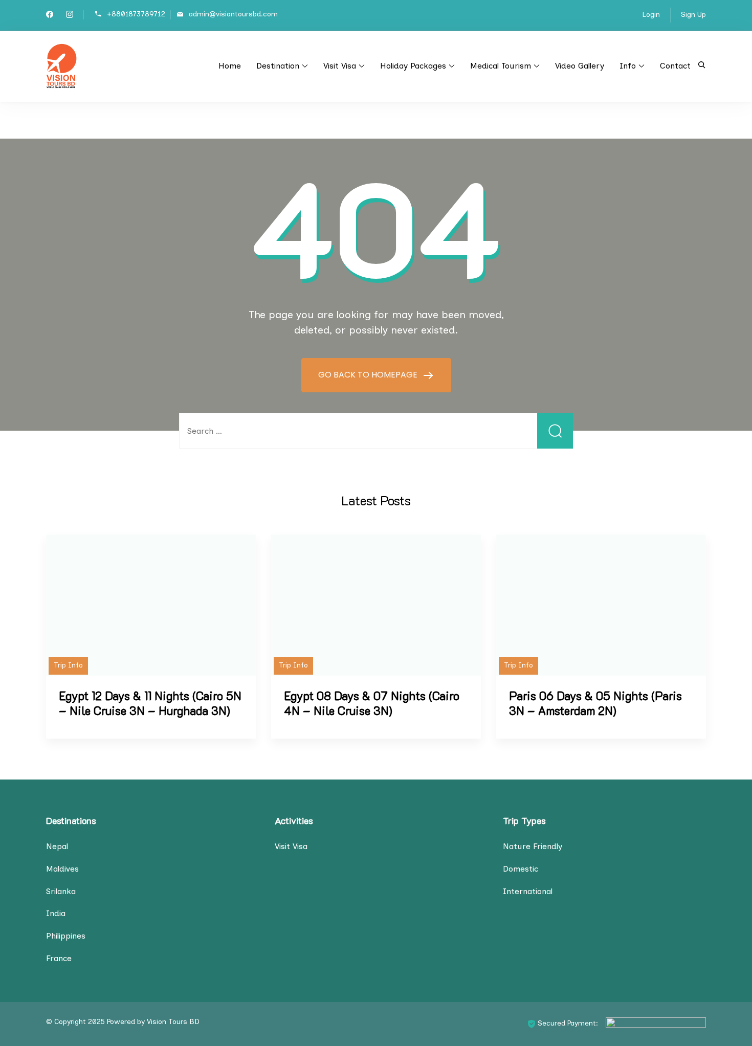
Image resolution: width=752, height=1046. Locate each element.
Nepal (57, 846)
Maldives (62, 869)
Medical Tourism (500, 66)
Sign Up (693, 14)
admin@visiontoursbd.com (233, 14)
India (55, 913)
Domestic (520, 869)
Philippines (65, 936)
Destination (277, 66)
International (527, 891)
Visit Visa (339, 66)
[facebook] (49, 15)
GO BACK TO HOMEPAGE (368, 375)
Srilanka (61, 891)
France (59, 958)
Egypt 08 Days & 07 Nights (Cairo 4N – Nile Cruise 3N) (371, 703)
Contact (675, 66)
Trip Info (68, 665)
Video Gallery (579, 66)
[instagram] (69, 15)
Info (628, 66)
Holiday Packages (413, 66)
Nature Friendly (532, 846)
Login (651, 14)
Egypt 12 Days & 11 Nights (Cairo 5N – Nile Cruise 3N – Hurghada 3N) (150, 703)
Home (229, 66)
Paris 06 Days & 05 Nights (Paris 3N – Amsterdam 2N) (595, 703)
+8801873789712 (136, 14)
